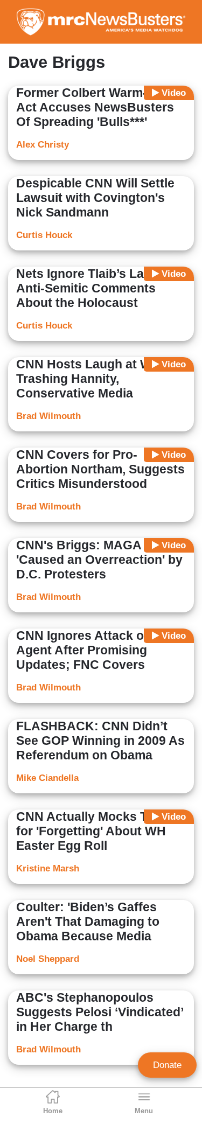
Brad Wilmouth (48, 416)
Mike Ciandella (47, 778)
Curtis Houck (44, 235)
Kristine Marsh (47, 868)
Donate (167, 1065)
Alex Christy (42, 144)
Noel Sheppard (47, 959)
